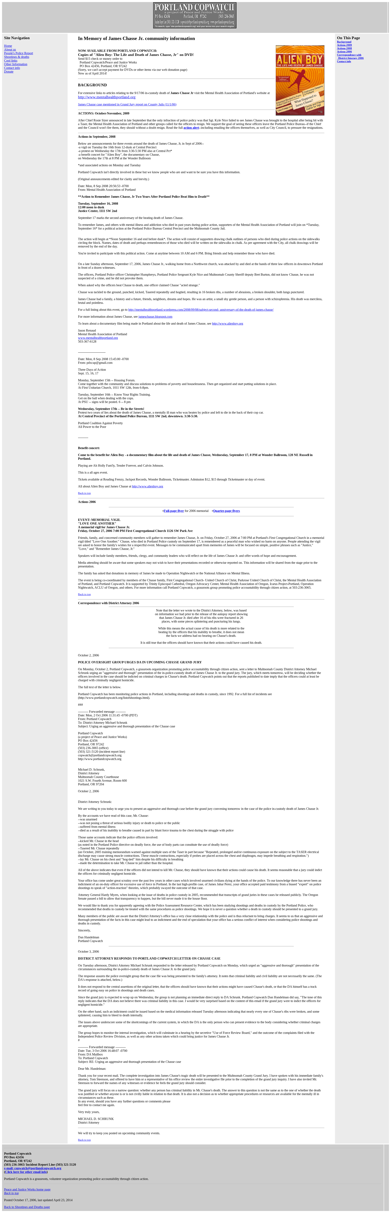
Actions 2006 (344, 51)
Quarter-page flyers (226, 511)
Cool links (10, 60)
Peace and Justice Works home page (27, 1189)
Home (8, 46)
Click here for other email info (26, 1172)
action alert (191, 127)
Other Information (15, 64)
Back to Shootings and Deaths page (27, 1207)
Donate (8, 71)
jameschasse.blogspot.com (155, 316)
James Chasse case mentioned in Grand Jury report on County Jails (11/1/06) (127, 104)
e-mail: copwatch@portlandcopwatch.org (32, 1168)
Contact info (12, 68)
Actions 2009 (344, 45)
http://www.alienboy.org (227, 323)
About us (10, 49)
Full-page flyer (174, 511)
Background (344, 41)
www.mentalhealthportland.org (98, 338)
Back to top (84, 493)
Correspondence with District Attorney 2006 (350, 56)
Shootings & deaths (16, 57)
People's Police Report (18, 53)
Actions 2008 (344, 48)
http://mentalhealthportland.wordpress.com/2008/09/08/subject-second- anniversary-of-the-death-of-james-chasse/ (200, 309)
